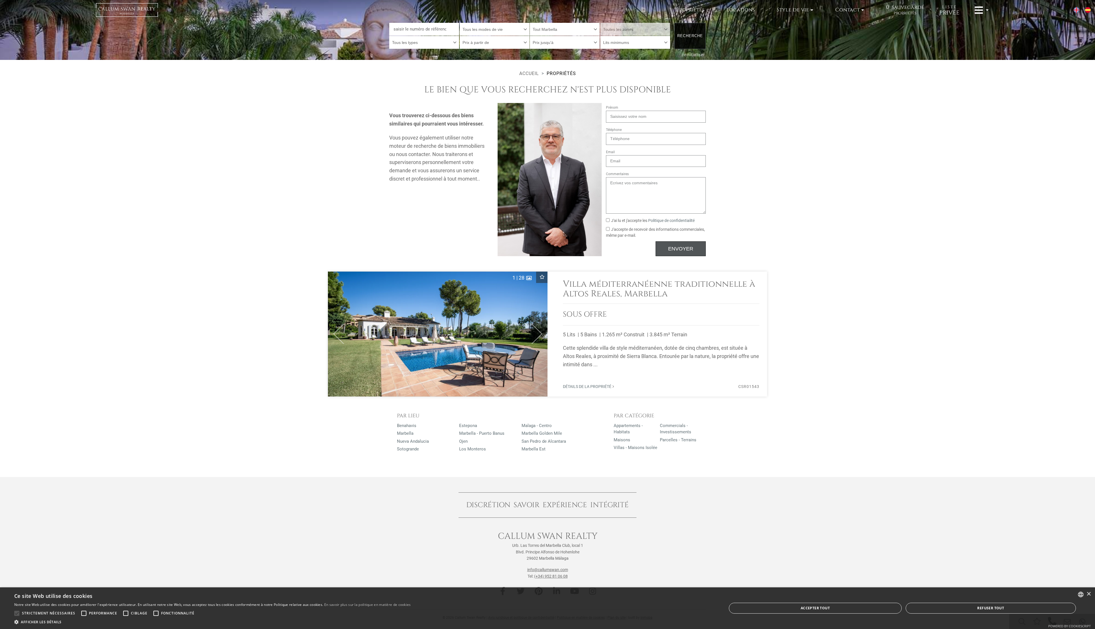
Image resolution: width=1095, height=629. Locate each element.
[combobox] (495, 29)
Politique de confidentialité (671, 220)
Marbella (405, 433)
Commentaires (617, 174)
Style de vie (793, 9)
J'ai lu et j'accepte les (653, 220)
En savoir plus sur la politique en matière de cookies (367, 604)
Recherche (690, 36)
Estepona (468, 425)
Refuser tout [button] (990, 608)
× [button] (1088, 594)
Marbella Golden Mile (542, 433)
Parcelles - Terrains (678, 439)
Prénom (612, 108)
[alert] (547, 608)
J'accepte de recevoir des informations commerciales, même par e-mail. (655, 232)
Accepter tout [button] (815, 608)
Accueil (529, 73)
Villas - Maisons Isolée (635, 447)
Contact (847, 9)
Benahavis (406, 425)
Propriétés (690, 9)
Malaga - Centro (537, 425)
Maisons (622, 439)
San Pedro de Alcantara (544, 441)
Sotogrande (408, 449)
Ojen (463, 441)
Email (610, 152)
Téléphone (614, 130)
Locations (740, 9)
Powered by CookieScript (1069, 626)
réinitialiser (693, 54)
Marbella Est (534, 449)
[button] (336, 334)
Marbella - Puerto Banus (481, 433)
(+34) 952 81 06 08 (551, 576)
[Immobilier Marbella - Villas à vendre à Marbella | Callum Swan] (127, 10)
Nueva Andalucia (413, 441)
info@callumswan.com (547, 569)
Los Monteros (472, 449)
